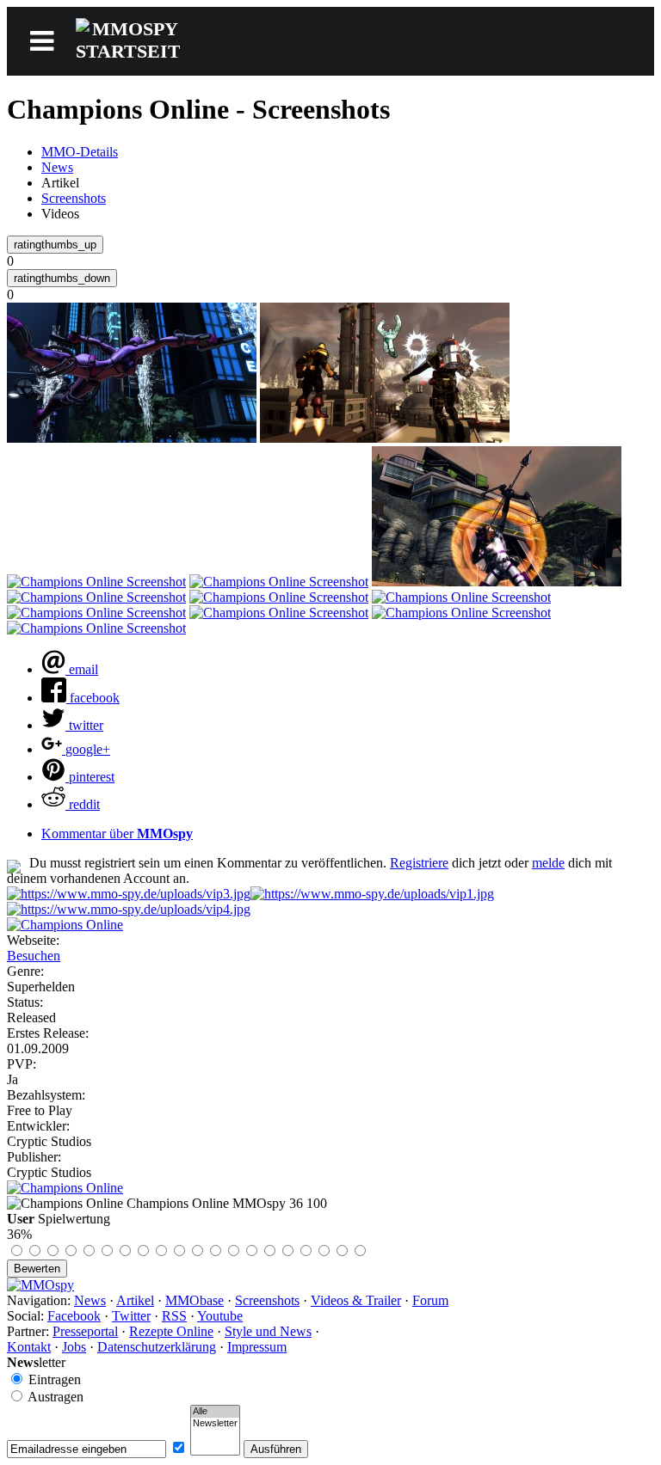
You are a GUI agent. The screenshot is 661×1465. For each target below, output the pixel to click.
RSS (174, 1316)
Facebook (74, 1316)
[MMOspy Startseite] (40, 1285)
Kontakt (29, 1346)
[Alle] (215, 1412)
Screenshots (73, 198)
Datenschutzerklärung (156, 1346)
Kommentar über (117, 833)
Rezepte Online (171, 1331)
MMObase (194, 1300)
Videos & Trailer (356, 1300)
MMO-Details (79, 151)
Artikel (135, 1300)
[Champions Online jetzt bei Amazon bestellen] (65, 1187)
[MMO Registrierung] (128, 909)
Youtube (220, 1316)
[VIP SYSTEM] (128, 893)
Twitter (131, 1316)
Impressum (257, 1346)
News (57, 167)
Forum (430, 1300)
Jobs (74, 1346)
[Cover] (65, 924)
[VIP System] (372, 893)
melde (548, 862)
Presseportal (85, 1331)
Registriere (419, 862)
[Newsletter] (215, 1424)
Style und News (268, 1331)
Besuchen (33, 955)
